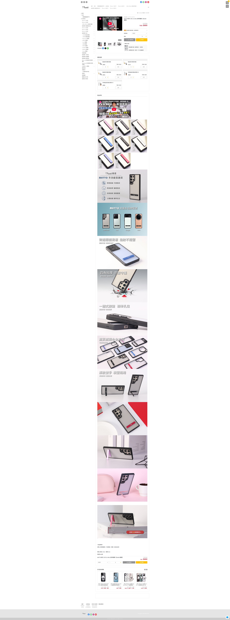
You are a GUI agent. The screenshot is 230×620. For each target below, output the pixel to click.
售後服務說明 (94, 607)
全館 (125, 30)
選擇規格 (125, 33)
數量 (125, 36)
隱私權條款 (101, 604)
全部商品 (88, 604)
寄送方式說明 (94, 605)
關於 (82, 604)
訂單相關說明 (87, 607)
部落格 (82, 607)
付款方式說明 (94, 604)
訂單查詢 (88, 605)
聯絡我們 (82, 605)
